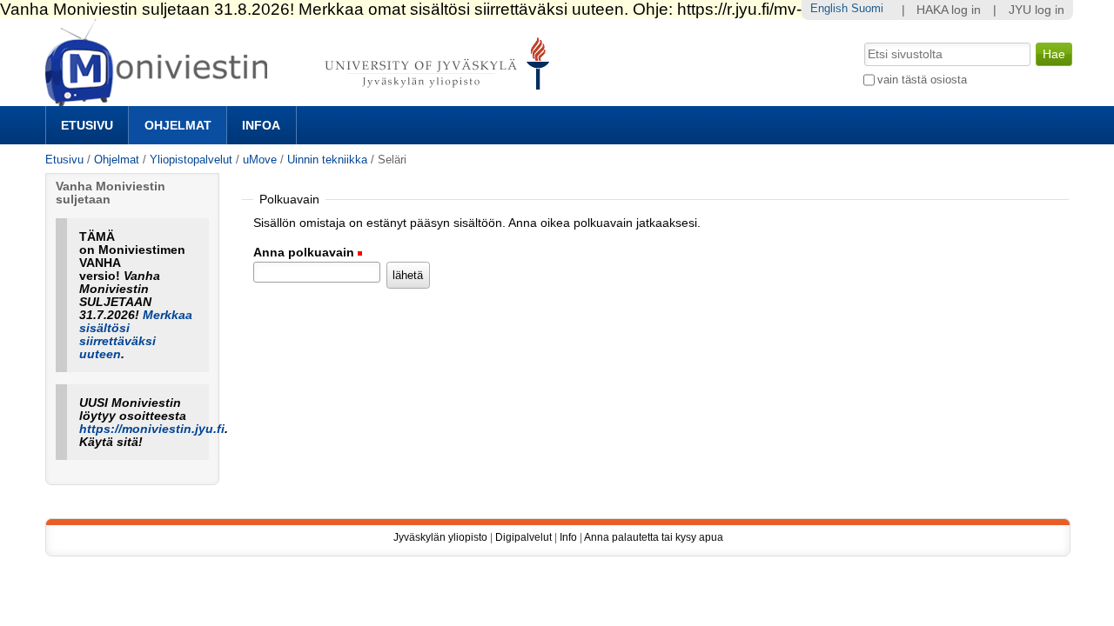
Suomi (867, 8)
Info (568, 537)
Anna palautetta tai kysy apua (653, 537)
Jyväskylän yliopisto (440, 537)
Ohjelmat (177, 125)
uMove (260, 159)
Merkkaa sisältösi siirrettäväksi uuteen (135, 335)
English (829, 8)
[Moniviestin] (302, 98)
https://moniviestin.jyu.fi (152, 429)
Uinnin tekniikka (327, 159)
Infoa (261, 125)
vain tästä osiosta (922, 79)
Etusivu (87, 125)
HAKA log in (948, 10)
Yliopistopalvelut (191, 159)
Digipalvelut (523, 537)
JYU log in (1036, 10)
